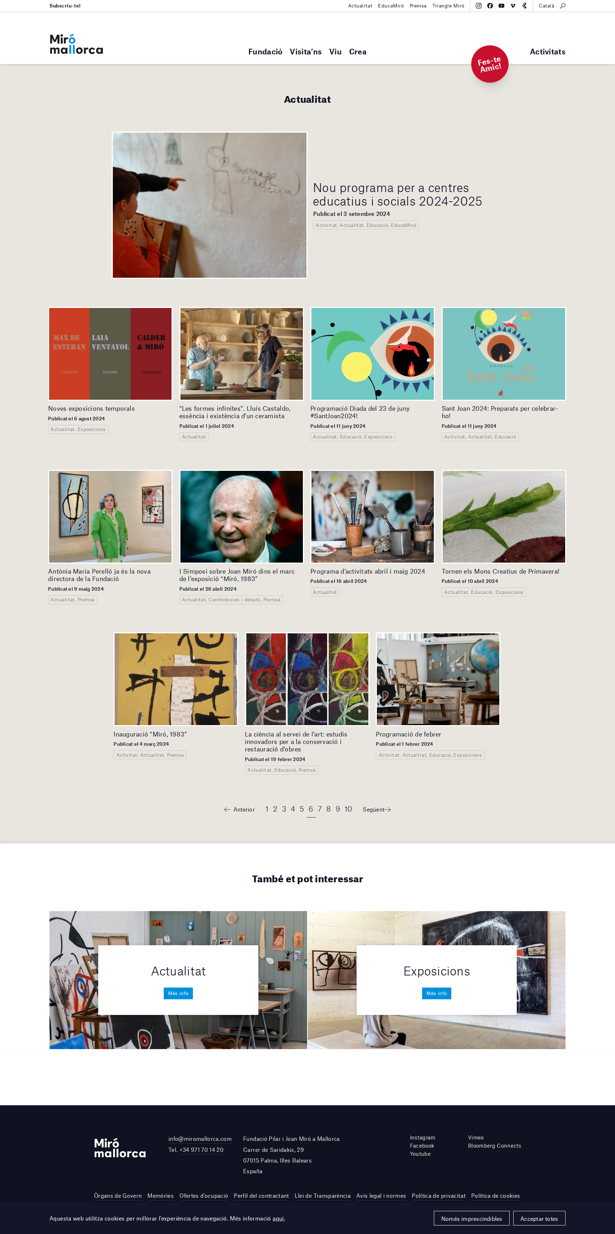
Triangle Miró (448, 6)
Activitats (548, 51)
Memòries (160, 1195)
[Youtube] (501, 5)
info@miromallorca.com (200, 1138)
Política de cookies (495, 1195)
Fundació (265, 51)
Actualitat (360, 6)
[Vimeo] (513, 5)
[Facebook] (490, 5)
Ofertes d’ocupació (203, 1195)
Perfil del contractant (261, 1195)
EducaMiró (391, 6)
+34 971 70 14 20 (201, 1149)
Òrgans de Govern (118, 1195)
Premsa (418, 6)
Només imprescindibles (472, 1218)
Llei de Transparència (323, 1195)
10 (348, 808)
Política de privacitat (438, 1195)
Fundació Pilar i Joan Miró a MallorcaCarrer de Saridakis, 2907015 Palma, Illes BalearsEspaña (291, 1154)
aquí (278, 1218)
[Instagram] (479, 5)
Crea (358, 51)
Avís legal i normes (381, 1195)
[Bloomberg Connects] (524, 5)
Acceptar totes (539, 1218)
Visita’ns (306, 51)
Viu (335, 51)
